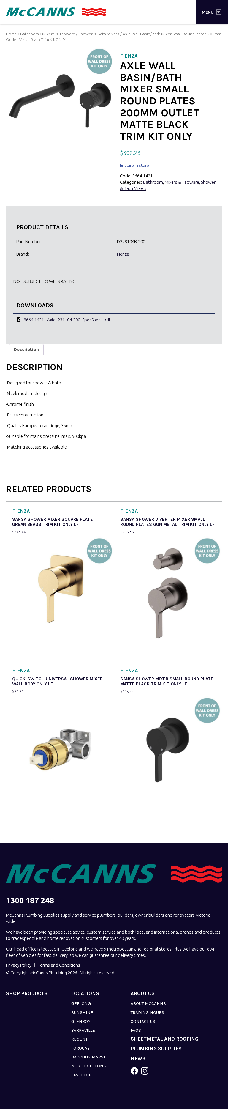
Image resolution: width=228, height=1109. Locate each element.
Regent (79, 1039)
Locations (85, 993)
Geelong (81, 1003)
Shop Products (27, 993)
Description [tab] (26, 349)
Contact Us (143, 1021)
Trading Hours (147, 1012)
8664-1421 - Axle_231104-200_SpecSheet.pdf (67, 319)
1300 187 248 (30, 900)
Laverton (81, 1074)
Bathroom (29, 34)
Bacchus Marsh (89, 1057)
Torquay (80, 1048)
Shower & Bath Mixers (98, 34)
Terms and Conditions (59, 965)
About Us (143, 993)
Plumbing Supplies (156, 1048)
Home (11, 34)
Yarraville (83, 1030)
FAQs (136, 1030)
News (138, 1058)
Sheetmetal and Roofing (164, 1039)
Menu (208, 12)
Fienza (123, 254)
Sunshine (82, 1012)
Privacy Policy (18, 965)
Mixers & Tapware (58, 34)
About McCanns (148, 1003)
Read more (24, 652)
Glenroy (81, 1021)
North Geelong (88, 1066)
